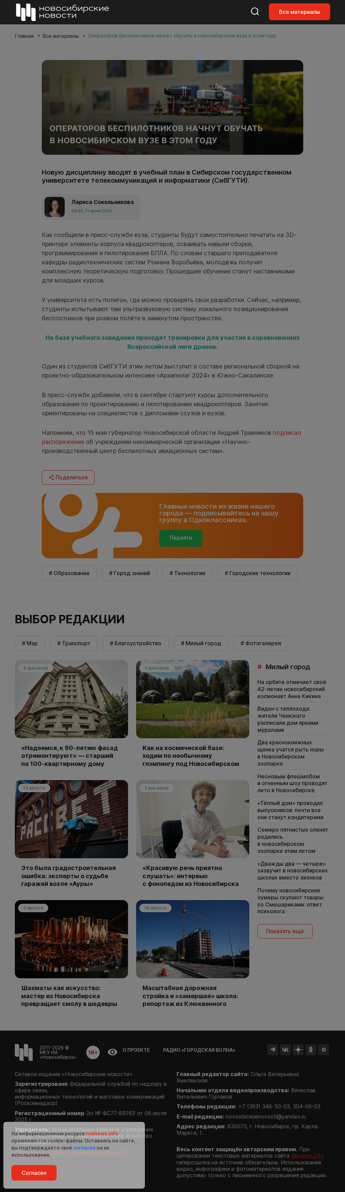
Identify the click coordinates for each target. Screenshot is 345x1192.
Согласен (34, 1172)
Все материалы (299, 11)
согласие (84, 1148)
